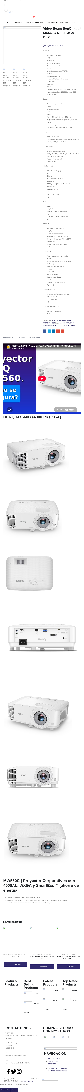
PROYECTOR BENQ (57, 325)
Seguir (14, 1090)
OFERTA (15, 956)
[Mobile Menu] (6, 14)
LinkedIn (53, 331)
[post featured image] (28, 996)
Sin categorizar (8, 954)
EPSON (64, 954)
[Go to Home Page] (3, 22)
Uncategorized (18, 954)
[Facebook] (6, 10)
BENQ (54, 320)
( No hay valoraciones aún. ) (53, 46)
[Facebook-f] (8, 1071)
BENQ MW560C (68, 323)
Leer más (17, 964)
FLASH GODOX (39, 994)
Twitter (49, 331)
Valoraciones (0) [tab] (35, 338)
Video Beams (61, 320)
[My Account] (32, 13)
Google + (58, 331)
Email (62, 331)
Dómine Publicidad (28, 1082)
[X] (9, 10)
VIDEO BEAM (70, 325)
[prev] (75, 28)
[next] (79, 28)
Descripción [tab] (8, 338)
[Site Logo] (20, 16)
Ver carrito (5, 1090)
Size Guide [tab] (21, 338)
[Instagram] (13, 10)
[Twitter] (13, 1071)
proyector (46, 325)
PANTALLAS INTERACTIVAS (44, 954)
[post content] (15, 939)
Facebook (44, 331)
